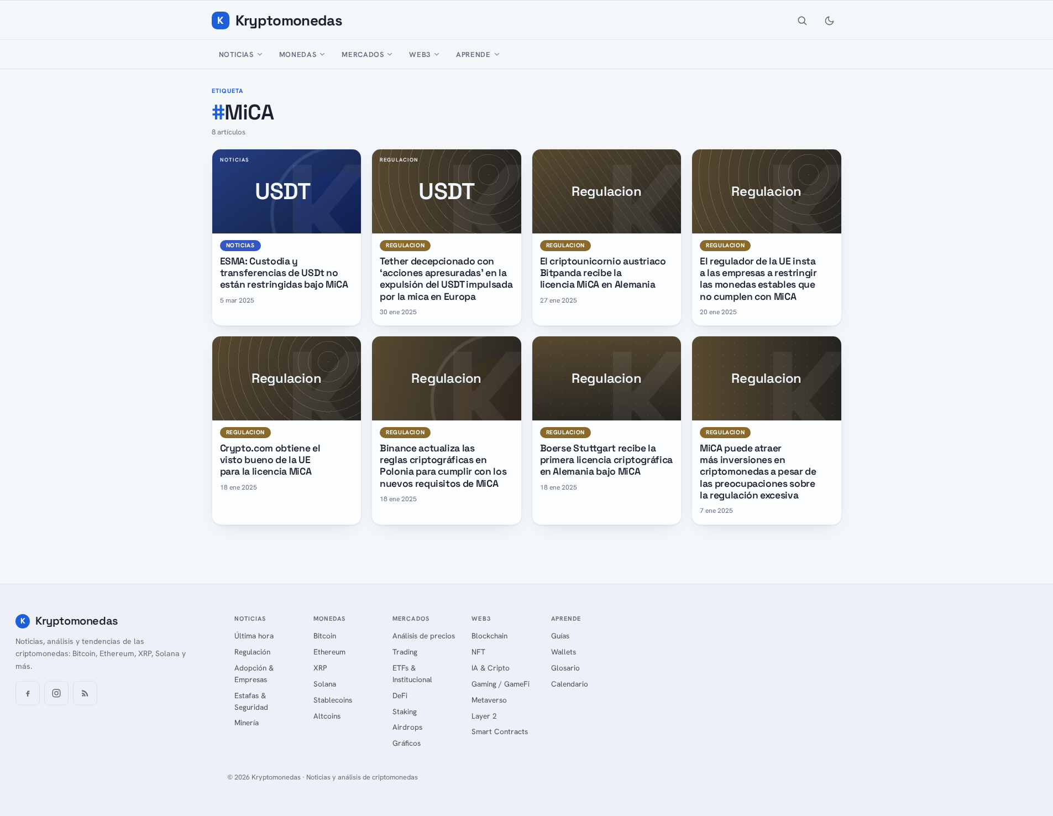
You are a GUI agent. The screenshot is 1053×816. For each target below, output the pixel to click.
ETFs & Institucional (412, 673)
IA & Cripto (491, 668)
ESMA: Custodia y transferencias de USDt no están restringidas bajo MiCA (284, 273)
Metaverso (489, 700)
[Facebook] (27, 693)
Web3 (420, 54)
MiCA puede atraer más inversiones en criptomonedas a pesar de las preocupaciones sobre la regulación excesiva (758, 471)
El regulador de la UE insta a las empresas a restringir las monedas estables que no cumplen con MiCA (758, 279)
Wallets (563, 652)
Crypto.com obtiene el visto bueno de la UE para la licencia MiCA (270, 460)
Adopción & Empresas (254, 673)
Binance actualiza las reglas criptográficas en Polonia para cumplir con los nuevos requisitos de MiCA (443, 466)
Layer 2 (484, 716)
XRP (320, 668)
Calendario (569, 684)
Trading (404, 652)
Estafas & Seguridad (251, 701)
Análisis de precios (423, 636)
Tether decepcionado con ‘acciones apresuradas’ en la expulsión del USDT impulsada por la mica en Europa (446, 279)
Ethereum (329, 652)
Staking (404, 711)
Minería (246, 722)
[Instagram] (56, 693)
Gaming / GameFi (501, 684)
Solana (324, 684)
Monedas (298, 54)
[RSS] (85, 693)
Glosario (565, 668)
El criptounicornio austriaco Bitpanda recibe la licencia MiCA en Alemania (603, 273)
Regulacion (405, 245)
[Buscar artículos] (802, 20)
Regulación (252, 652)
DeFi (399, 695)
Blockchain (489, 636)
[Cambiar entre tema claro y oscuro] (830, 20)
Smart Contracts (500, 731)
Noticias (236, 54)
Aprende (473, 54)
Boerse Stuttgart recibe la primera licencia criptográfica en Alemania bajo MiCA (606, 460)
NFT (478, 652)
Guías (560, 636)
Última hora (254, 636)
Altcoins (326, 716)
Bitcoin (324, 636)
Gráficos (406, 743)
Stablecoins (332, 700)
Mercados (363, 54)
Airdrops (407, 727)
